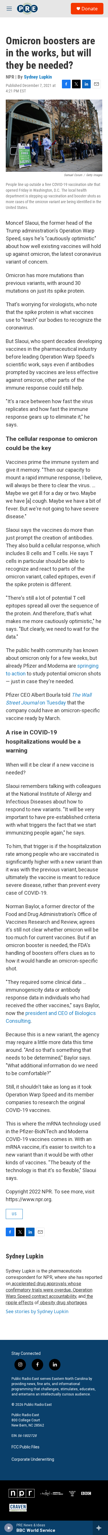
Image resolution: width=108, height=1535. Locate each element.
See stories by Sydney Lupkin (37, 1311)
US (14, 1214)
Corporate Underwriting (33, 1459)
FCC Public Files (25, 1447)
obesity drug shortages (63, 1302)
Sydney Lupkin (38, 77)
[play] (8, 1528)
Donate (90, 8)
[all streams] (100, 1528)
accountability (62, 1296)
